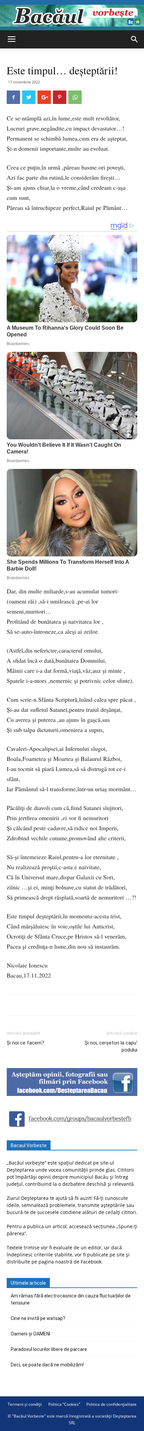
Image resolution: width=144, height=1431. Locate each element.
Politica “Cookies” (64, 1404)
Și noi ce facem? (25, 1043)
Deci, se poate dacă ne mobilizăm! (47, 1364)
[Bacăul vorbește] (72, 16)
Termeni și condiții (25, 1404)
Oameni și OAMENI (30, 1333)
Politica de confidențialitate (111, 1404)
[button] (134, 39)
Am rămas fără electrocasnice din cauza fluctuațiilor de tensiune (71, 1299)
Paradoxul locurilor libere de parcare (49, 1349)
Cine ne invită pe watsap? (38, 1318)
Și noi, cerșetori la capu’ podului (111, 1046)
